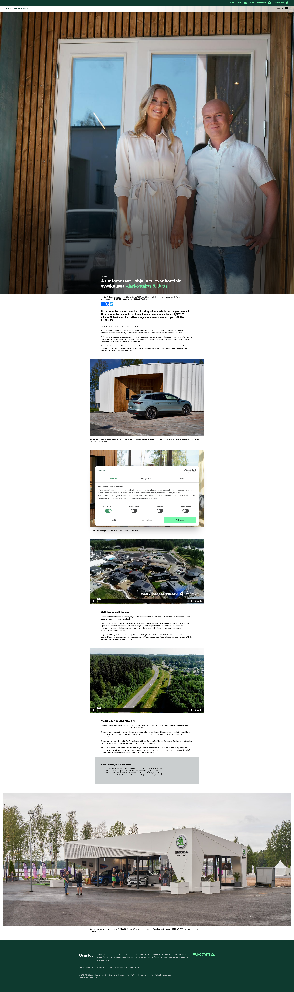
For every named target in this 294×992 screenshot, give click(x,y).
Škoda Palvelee (120, 957)
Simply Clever (143, 954)
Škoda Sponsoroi (130, 954)
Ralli (107, 960)
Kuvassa (185, 954)
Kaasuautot (176, 954)
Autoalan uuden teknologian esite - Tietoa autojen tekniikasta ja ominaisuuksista (110, 967)
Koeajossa (166, 954)
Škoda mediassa (160, 957)
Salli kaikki (180, 520)
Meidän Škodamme (104, 957)
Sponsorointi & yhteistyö (178, 957)
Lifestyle (119, 954)
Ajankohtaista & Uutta (105, 954)
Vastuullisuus (132, 957)
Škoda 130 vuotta (146, 957)
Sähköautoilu (155, 954)
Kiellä (114, 520)
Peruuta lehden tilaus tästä (161, 975)
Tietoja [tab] (181, 478)
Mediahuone (279, 3)
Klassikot (100, 960)
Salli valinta (147, 520)
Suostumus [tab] (112, 479)
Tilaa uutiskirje (236, 3)
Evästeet (121, 975)
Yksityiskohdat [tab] (147, 478)
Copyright (113, 975)
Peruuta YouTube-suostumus (138, 975)
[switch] (134, 511)
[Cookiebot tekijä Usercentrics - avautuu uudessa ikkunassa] (186, 471)
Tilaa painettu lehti (258, 3)
